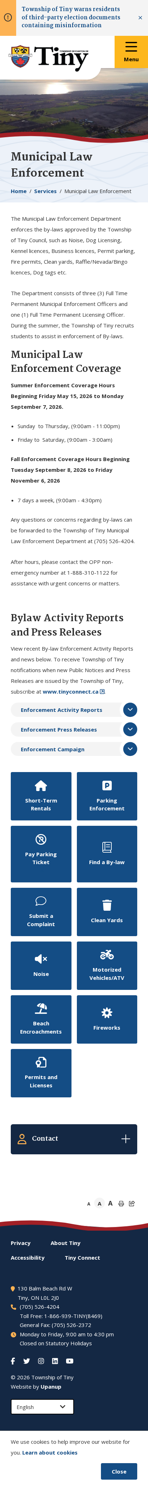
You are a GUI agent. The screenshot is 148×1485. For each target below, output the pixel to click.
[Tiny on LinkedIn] (55, 1360)
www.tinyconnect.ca (70, 691)
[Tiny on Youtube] (70, 1360)
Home (19, 191)
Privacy (21, 1242)
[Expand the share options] (131, 1203)
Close (119, 1471)
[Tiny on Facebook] (14, 1360)
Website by (36, 1386)
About (65, 1242)
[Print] (121, 1203)
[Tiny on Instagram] (41, 1360)
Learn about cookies (50, 1452)
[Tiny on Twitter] (27, 1360)
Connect (82, 1257)
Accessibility (28, 1257)
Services (45, 191)
